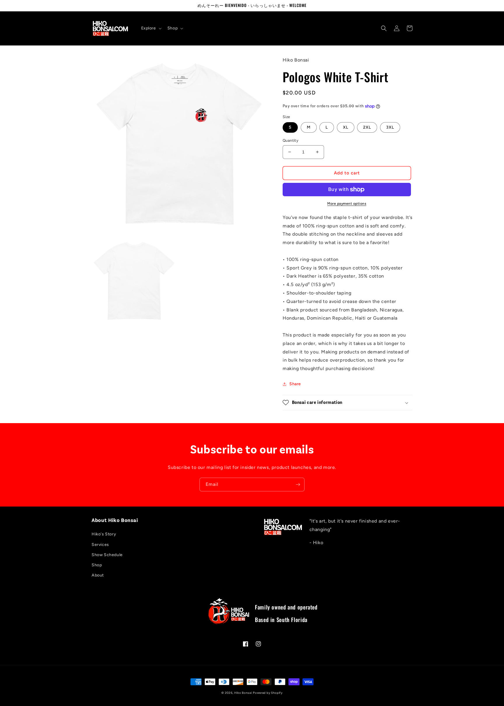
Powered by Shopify (268, 693)
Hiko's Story (104, 534)
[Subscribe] (297, 484)
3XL (390, 127)
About (98, 575)
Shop (97, 565)
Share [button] (295, 383)
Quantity (290, 140)
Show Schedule (107, 554)
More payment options (346, 204)
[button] (151, 28)
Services (100, 544)
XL (345, 127)
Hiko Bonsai (243, 693)
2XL (367, 127)
